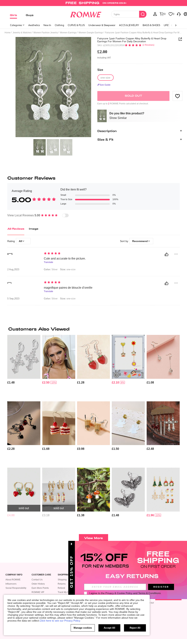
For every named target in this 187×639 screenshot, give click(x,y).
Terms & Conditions (149, 593)
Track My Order (65, 592)
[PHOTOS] (53, 87)
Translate (48, 262)
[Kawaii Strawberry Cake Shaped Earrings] (58, 423)
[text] (90, 253)
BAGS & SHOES (151, 25)
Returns (62, 584)
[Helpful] (166, 254)
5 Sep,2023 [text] (13, 298)
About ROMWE (12, 579)
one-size (67, 269)
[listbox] (155, 14)
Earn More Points (40, 588)
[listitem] (23, 366)
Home (8, 32)
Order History (38, 584)
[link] (93, 4)
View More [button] (93, 538)
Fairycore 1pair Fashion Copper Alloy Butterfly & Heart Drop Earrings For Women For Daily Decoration (131, 40)
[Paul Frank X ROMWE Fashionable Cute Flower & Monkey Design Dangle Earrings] (128, 357)
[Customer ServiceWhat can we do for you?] (179, 14)
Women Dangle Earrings (91, 32)
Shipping (62, 579)
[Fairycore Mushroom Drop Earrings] (93, 489)
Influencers (10, 584)
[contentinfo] (11, 382)
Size (100, 69)
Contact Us (37, 579)
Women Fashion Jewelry (45, 32)
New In (47, 25)
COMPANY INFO (13, 575)
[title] (93, 328)
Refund (61, 588)
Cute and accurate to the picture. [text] (65, 258)
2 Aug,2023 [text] (13, 269)
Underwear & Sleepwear (101, 25)
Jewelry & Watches (22, 32)
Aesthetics (34, 25)
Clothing (59, 25)
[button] (177, 96)
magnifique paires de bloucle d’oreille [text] (68, 287)
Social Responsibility (15, 588)
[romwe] (85, 14)
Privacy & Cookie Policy (118, 593)
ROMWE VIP (38, 592)
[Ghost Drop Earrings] (128, 423)
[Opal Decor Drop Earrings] (163, 357)
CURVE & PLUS (76, 25)
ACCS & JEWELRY (129, 25)
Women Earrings (68, 32)
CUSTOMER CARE (41, 575)
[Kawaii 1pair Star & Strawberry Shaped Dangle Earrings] (93, 357)
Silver (51, 269)
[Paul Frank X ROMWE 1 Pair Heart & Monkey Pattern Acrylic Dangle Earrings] (58, 357)
